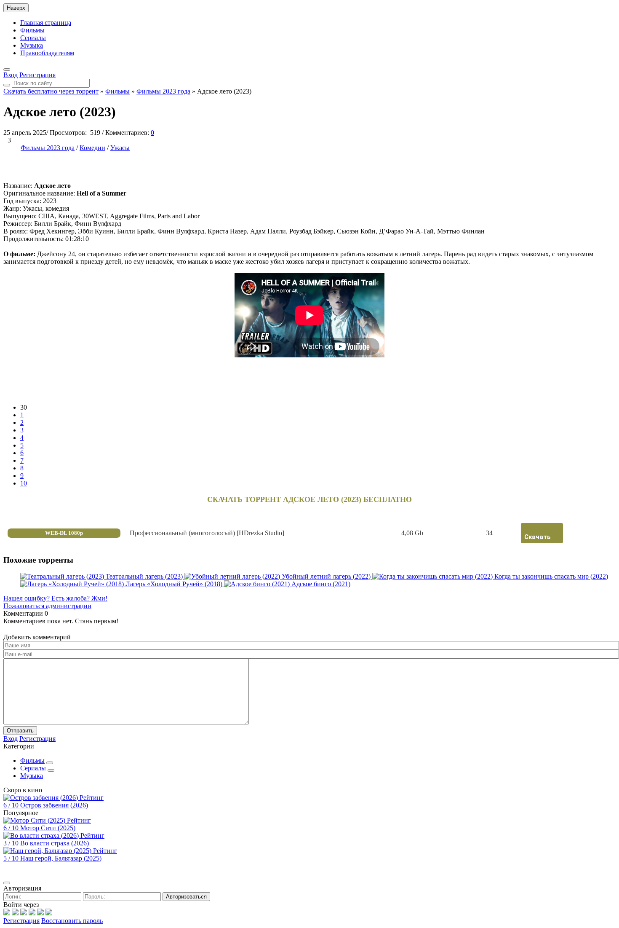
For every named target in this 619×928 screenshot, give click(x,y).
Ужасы (120, 147)
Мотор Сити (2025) (47, 827)
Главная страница (45, 22)
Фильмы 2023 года (48, 147)
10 (23, 483)
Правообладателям (47, 52)
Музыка (31, 45)
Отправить (20, 730)
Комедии (92, 147)
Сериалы (33, 37)
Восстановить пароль (72, 920)
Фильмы (32, 30)
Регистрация (21, 920)
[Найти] (6, 85)
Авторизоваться (186, 896)
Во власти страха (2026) (54, 843)
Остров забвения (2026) (54, 805)
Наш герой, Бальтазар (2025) (60, 858)
